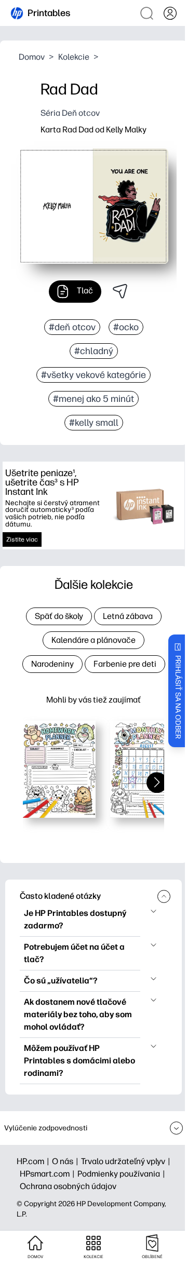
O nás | (66, 1161)
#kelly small (93, 422)
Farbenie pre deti (125, 664)
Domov (32, 57)
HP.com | (34, 1161)
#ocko (126, 327)
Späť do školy (59, 616)
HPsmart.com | (48, 1174)
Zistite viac (22, 539)
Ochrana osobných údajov (68, 1186)
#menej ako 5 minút (93, 398)
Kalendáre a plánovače (93, 640)
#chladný (93, 351)
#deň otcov (72, 327)
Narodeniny (52, 664)
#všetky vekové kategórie (93, 375)
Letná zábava (128, 616)
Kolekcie (73, 57)
